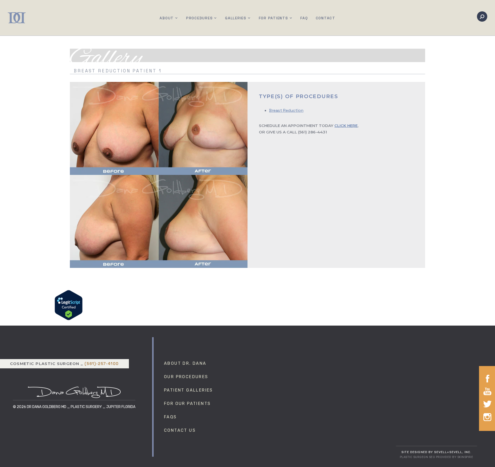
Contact (325, 18)
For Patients (273, 18)
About (167, 18)
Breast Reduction (286, 110)
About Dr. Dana (185, 363)
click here (346, 125)
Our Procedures (186, 376)
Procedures (199, 18)
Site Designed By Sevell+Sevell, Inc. (436, 452)
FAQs (170, 416)
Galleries (235, 18)
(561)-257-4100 (102, 363)
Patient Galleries (188, 390)
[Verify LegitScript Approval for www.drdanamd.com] (68, 304)
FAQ (304, 18)
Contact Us (180, 430)
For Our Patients (187, 403)
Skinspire (465, 457)
